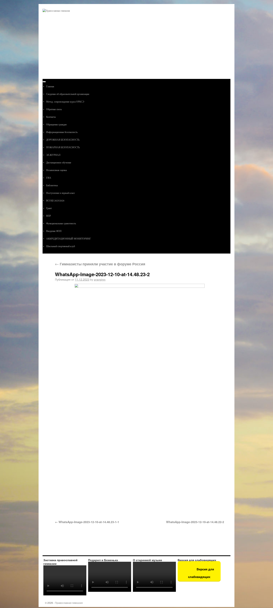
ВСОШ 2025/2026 (55, 200)
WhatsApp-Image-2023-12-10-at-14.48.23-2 (102, 274)
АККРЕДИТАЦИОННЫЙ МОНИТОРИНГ (68, 238)
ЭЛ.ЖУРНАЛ (53, 154)
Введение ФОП (54, 231)
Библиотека (52, 185)
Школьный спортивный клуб (60, 246)
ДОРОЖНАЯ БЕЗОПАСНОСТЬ (63, 139)
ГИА (48, 177)
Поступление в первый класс (60, 192)
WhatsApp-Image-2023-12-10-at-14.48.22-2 (195, 522)
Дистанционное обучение (58, 162)
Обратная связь (54, 109)
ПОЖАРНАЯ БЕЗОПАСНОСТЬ (63, 147)
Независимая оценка (56, 170)
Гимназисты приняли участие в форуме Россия (100, 263)
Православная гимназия (69, 602)
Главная (50, 86)
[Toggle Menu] (44, 81)
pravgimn (100, 279)
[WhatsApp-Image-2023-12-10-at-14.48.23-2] (139, 399)
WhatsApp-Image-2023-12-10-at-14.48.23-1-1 (89, 522)
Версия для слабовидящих (201, 573)
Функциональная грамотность (61, 223)
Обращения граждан (56, 124)
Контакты (51, 116)
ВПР (48, 215)
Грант (49, 208)
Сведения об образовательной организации (67, 94)
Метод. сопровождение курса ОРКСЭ (65, 101)
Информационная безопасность (62, 132)
